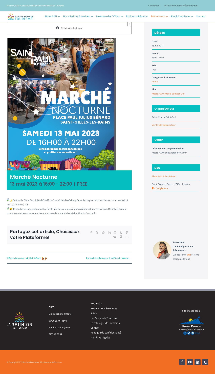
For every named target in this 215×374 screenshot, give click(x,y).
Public (155, 81)
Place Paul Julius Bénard (164, 176)
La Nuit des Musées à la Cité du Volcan (107, 258)
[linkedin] (198, 362)
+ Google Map (161, 188)
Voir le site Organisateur (164, 124)
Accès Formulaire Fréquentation (181, 5)
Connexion (153, 5)
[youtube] (190, 362)
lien (189, 254)
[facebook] (182, 362)
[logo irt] (20, 12)
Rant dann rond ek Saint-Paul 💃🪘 (28, 258)
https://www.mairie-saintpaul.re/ (168, 93)
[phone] (205, 362)
